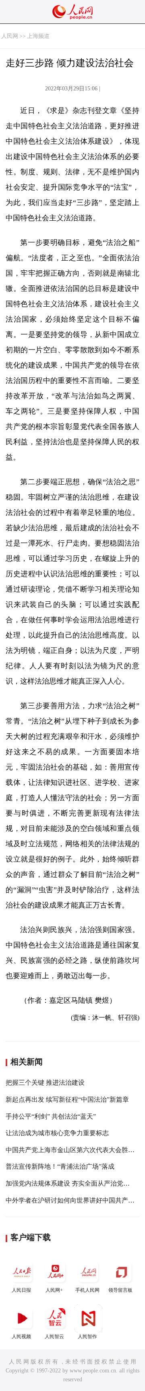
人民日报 (21, 1290)
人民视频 (21, 1336)
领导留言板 (120, 1290)
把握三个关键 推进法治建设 (45, 1082)
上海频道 (38, 36)
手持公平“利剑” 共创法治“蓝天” (51, 1116)
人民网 (9, 36)
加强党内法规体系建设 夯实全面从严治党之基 (71, 1183)
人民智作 (87, 1336)
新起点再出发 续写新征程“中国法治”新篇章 (67, 1099)
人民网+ (54, 1290)
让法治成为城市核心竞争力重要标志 (57, 1133)
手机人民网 (87, 1290)
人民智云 (54, 1336)
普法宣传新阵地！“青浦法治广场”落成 (60, 1166)
